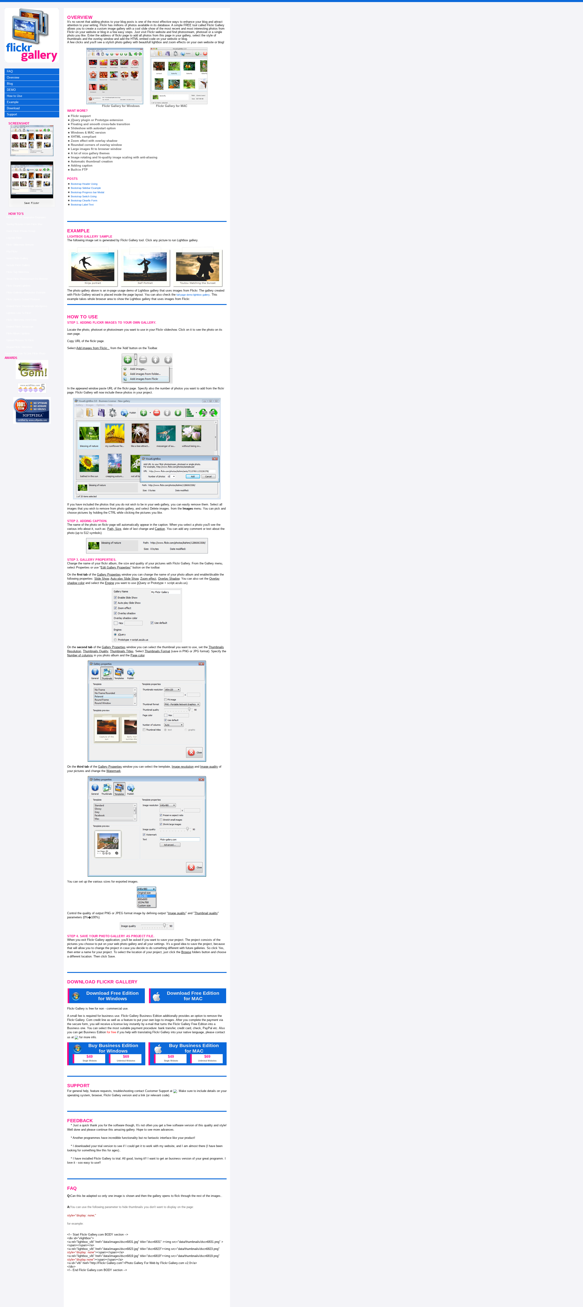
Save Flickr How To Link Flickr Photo (25, 353)
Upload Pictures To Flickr (20, 340)
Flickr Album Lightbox (18, 333)
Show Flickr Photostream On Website (27, 278)
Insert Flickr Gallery (17, 258)
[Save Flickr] (32, 155)
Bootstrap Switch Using (84, 196)
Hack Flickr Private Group (20, 231)
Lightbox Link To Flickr (18, 313)
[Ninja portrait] (93, 266)
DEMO (11, 89)
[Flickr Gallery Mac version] (178, 75)
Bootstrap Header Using (84, 184)
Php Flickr (12, 251)
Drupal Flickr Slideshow (19, 347)
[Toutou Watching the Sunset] (198, 266)
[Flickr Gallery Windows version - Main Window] (114, 76)
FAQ (10, 71)
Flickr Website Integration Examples (26, 217)
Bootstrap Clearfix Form (84, 200)
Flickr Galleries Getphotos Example (26, 292)
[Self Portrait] (146, 266)
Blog (10, 83)
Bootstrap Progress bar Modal (87, 192)
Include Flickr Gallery (18, 265)
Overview (13, 77)
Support (12, 114)
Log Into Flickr (14, 237)
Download (13, 108)
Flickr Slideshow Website (20, 244)
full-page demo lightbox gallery (193, 294)
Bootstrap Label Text (82, 204)
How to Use (14, 96)
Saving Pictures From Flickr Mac (24, 224)
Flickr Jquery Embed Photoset (23, 299)
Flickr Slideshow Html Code (21, 319)
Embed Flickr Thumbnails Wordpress (26, 306)
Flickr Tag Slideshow (17, 272)
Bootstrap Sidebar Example (86, 188)
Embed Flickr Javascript (19, 326)
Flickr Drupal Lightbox (18, 285)
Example (12, 102)
